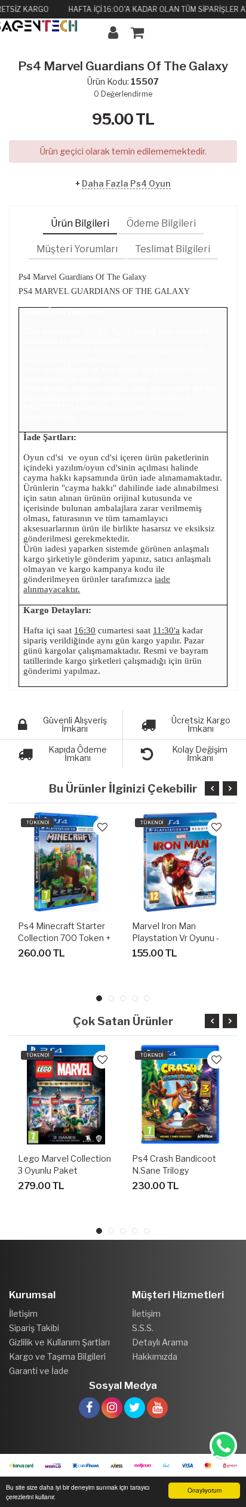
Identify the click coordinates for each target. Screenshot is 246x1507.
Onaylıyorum (204, 1490)
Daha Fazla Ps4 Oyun (126, 183)
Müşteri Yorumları (77, 249)
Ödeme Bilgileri (161, 223)
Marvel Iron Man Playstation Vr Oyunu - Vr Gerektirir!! (175, 938)
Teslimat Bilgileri (172, 249)
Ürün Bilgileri (80, 223)
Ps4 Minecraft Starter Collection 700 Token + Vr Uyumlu (64, 938)
